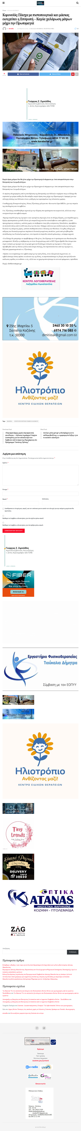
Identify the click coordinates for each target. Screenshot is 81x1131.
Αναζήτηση (6, 949)
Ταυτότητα (40, 1054)
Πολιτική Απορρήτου (40, 1058)
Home (4, 10)
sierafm (11, 29)
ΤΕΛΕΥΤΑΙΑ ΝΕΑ (49, 29)
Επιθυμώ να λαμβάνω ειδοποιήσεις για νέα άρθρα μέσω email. (23, 525)
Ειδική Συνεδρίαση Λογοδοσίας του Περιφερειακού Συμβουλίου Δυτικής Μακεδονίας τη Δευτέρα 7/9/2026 (37, 974)
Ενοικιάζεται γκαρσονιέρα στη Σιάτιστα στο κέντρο (27, 1013)
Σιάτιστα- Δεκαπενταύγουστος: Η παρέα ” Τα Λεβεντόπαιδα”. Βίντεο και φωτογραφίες (45, 1006)
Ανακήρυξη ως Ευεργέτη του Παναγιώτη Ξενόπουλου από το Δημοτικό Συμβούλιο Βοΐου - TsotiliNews (36, 1000)
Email (5, 499)
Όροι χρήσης (40, 1056)
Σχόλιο (6, 463)
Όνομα (5, 489)
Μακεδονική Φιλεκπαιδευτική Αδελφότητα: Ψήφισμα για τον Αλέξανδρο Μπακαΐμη (30, 979)
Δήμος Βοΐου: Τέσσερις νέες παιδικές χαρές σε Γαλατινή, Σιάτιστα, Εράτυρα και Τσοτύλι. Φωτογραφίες (41, 1009)
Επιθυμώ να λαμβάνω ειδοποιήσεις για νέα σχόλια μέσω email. (23, 518)
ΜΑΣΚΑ (9, 421)
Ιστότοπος (45, 499)
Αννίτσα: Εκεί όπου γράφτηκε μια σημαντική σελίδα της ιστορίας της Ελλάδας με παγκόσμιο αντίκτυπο (36, 977)
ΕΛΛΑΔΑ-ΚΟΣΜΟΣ (13, 10)
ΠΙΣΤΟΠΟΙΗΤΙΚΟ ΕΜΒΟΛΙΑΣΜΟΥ (26, 421)
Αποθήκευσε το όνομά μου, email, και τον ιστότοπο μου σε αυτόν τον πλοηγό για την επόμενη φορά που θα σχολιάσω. (39, 510)
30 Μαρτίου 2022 (22, 29)
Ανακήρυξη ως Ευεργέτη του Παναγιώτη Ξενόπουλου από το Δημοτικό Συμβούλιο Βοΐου (31, 1002)
